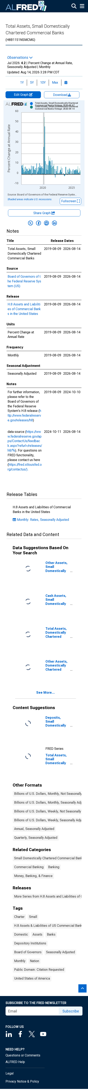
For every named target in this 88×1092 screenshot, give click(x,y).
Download (60, 95)
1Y (22, 82)
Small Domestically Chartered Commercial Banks (49, 858)
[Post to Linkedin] (54, 223)
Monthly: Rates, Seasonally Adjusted (43, 520)
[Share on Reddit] (46, 223)
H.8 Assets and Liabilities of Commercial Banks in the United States (24, 309)
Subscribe (70, 1011)
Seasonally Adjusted (60, 952)
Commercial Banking (29, 867)
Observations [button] (18, 57)
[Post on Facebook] (38, 223)
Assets (37, 934)
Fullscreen (69, 201)
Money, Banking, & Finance (33, 876)
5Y (32, 82)
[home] (26, 6)
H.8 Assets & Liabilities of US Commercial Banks (49, 926)
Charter (19, 917)
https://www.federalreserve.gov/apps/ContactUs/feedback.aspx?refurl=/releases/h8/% (25, 441)
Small (33, 917)
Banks (51, 934)
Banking (53, 867)
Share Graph (42, 213)
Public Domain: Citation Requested (39, 970)
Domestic (21, 934)
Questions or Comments (23, 1055)
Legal (10, 1073)
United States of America (32, 978)
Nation (34, 961)
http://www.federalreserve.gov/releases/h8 (24, 415)
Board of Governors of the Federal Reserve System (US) (24, 281)
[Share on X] (30, 223)
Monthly (19, 961)
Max (55, 82)
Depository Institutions (30, 943)
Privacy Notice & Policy (22, 1081)
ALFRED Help (15, 1062)
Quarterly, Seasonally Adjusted (35, 838)
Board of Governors (28, 952)
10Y (43, 82)
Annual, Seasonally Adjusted (34, 829)
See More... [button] (45, 692)
